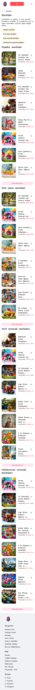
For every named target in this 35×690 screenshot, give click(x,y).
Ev (2, 11)
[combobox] (28, 4)
